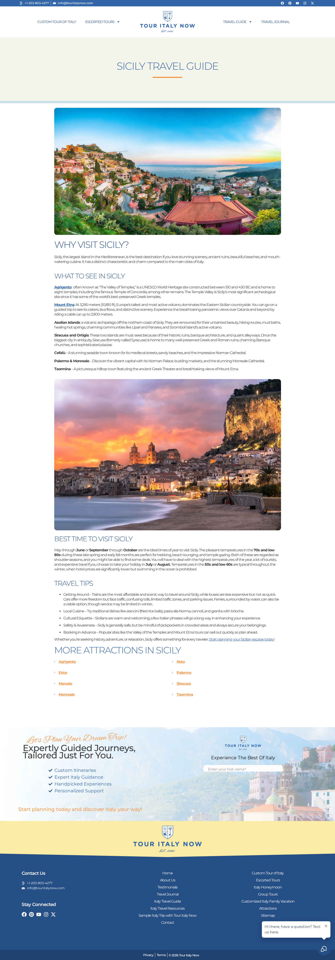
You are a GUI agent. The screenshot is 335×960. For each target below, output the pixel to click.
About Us (167, 880)
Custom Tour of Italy (56, 22)
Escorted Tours (99, 22)
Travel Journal (275, 22)
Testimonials (167, 887)
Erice (63, 672)
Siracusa (184, 683)
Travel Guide (234, 22)
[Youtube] (297, 3)
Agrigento (67, 662)
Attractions (268, 908)
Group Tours (268, 894)
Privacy (148, 955)
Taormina (185, 694)
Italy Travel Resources (167, 908)
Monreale (67, 694)
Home (167, 873)
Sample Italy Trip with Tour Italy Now (167, 915)
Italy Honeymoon (268, 887)
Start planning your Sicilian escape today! (241, 639)
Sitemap (268, 915)
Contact (167, 922)
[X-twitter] (312, 3)
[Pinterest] (290, 3)
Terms (161, 955)
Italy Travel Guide (167, 901)
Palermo (184, 672)
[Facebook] (282, 3)
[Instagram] (305, 3)
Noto (181, 662)
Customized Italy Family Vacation (267, 901)
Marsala (65, 683)
